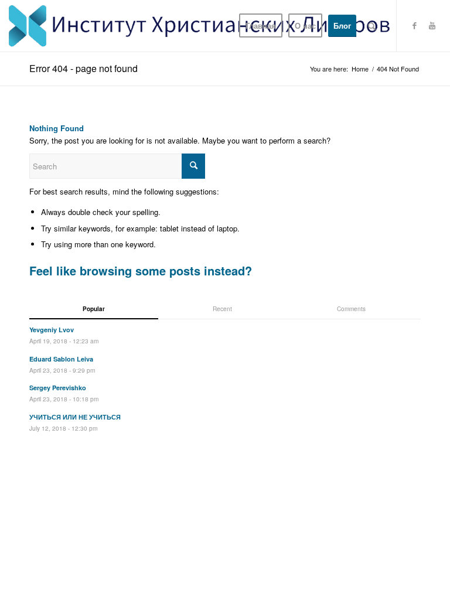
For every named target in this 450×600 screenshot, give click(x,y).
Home (360, 68)
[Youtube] (432, 25)
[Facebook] (415, 25)
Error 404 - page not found (83, 68)
